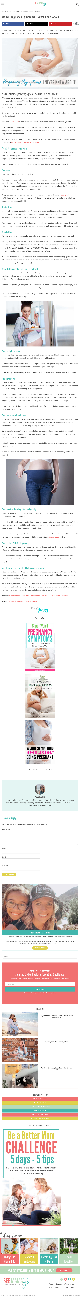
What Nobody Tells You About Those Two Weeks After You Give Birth (38, 595)
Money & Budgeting (40, 1119)
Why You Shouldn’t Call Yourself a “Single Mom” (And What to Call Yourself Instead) (56, 1016)
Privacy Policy (69, 1287)
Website (5, 866)
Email (4, 857)
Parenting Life (40, 1099)
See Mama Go (40, 4)
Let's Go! (64, 1270)
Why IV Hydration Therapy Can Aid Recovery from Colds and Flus (56, 1069)
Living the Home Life (40, 1107)
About (51, 1284)
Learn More (40, 948)
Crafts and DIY (40, 1111)
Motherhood (40, 1103)
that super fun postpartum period (25, 142)
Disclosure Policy (55, 1287)
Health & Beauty (40, 1115)
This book (15, 122)
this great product (68, 195)
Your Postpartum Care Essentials (23, 601)
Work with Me (69, 1284)
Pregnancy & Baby (45, 769)
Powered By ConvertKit (40, 995)
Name (4, 848)
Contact (59, 1284)
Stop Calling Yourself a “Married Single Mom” (56, 1042)
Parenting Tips (33, 769)
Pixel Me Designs (74, 1295)
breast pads (54, 537)
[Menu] (2, 4)
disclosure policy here (57, 774)
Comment (6, 830)
